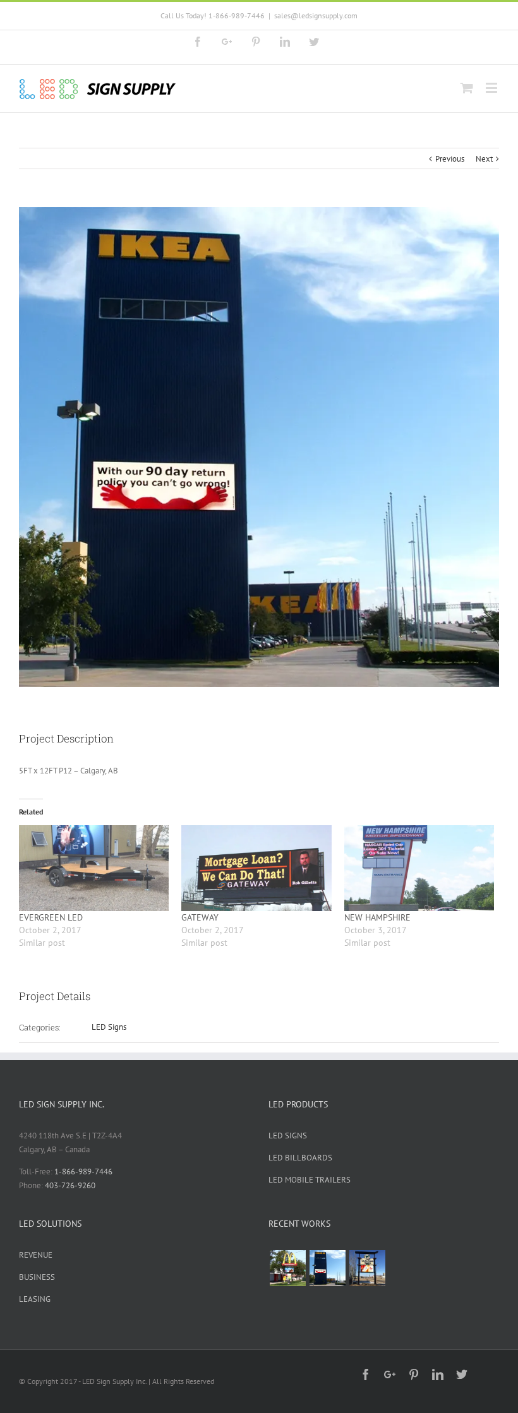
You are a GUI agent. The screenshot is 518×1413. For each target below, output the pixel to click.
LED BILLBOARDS (300, 1157)
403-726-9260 (70, 1185)
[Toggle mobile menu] (492, 87)
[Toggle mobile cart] (467, 87)
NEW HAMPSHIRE (377, 917)
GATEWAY (200, 917)
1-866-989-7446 (83, 1171)
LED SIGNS (287, 1135)
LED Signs (109, 1027)
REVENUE (35, 1254)
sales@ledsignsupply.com (316, 15)
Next (484, 158)
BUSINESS (37, 1277)
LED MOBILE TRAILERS (309, 1179)
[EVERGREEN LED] (94, 868)
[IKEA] (327, 1268)
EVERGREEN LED (51, 917)
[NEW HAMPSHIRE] (419, 868)
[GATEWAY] (256, 868)
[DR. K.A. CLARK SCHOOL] (367, 1268)
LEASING (35, 1299)
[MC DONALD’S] (287, 1268)
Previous (449, 158)
